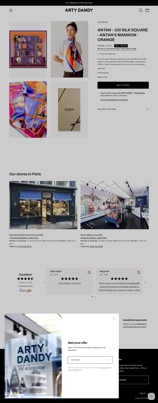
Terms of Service (73, 370)
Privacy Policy (104, 367)
